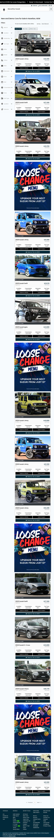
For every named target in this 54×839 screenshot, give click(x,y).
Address (35, 5)
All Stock (25, 814)
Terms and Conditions (46, 823)
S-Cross (15, 824)
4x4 (4, 819)
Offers (25, 829)
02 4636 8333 (43, 5)
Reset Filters (18, 28)
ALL (3, 814)
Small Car (5, 816)
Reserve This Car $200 (33, 71)
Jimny (14, 827)
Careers (45, 819)
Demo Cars (26, 817)
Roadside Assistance (36, 826)
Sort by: (39, 23)
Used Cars (26, 819)
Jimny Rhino (16, 829)
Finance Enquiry (25, 823)
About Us (45, 816)
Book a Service (35, 816)
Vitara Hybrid (16, 822)
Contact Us (46, 817)
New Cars (25, 816)
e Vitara (15, 826)
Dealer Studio (12, 836)
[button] (51, 9)
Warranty (35, 824)
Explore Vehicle (24, 68)
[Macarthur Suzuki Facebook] (49, 5)
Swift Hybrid (16, 814)
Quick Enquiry (41, 68)
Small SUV (5, 817)
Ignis (14, 817)
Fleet (44, 821)
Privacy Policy (47, 826)
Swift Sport (16, 816)
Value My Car (26, 821)
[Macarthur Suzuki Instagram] (51, 5)
